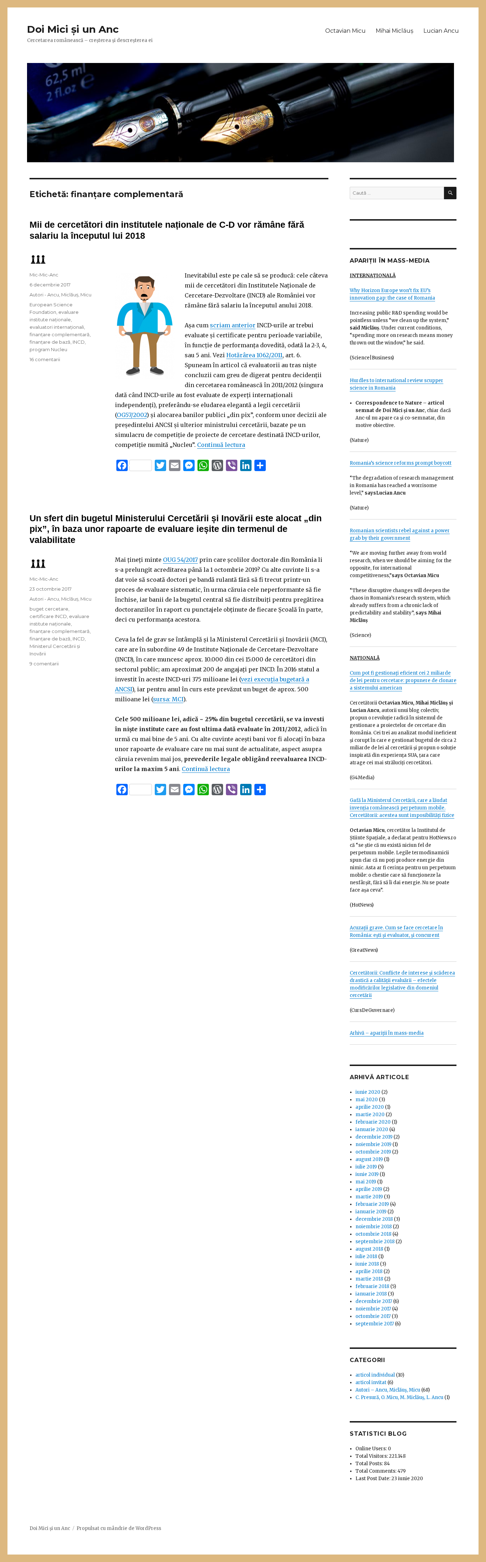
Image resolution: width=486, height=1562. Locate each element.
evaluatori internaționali (57, 327)
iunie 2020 (367, 1092)
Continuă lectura (221, 444)
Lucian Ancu (441, 30)
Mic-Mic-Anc (44, 275)
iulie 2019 (366, 1167)
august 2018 (369, 1249)
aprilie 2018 (368, 1271)
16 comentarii (45, 359)
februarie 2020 (373, 1122)
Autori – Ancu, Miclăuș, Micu (387, 1390)
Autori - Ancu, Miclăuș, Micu (60, 294)
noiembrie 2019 (373, 1144)
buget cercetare (49, 609)
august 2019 (369, 1159)
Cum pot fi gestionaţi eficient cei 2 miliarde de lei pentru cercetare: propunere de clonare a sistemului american (403, 680)
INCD (79, 342)
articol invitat (370, 1382)
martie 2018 (369, 1279)
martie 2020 (370, 1115)
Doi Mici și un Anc (73, 29)
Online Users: (371, 1449)
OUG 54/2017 (180, 559)
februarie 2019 (372, 1204)
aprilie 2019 (368, 1189)
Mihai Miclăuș (394, 30)
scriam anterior (232, 325)
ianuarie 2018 (371, 1294)
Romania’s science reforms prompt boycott (400, 463)
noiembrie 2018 (373, 1227)
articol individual (375, 1375)
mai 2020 (366, 1100)
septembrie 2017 (374, 1324)
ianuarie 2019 (370, 1212)
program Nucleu (48, 349)
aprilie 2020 (369, 1107)
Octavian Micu (345, 30)
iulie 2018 (366, 1257)
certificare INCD (48, 616)
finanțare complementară (60, 334)
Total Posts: (369, 1464)
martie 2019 (369, 1197)
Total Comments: (376, 1471)
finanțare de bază (50, 342)
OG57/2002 (132, 414)
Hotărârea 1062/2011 (254, 355)
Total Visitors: (372, 1456)
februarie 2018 (372, 1286)
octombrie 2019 (373, 1152)
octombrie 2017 (373, 1316)
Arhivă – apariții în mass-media (387, 1033)
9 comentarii (44, 663)
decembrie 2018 (374, 1219)
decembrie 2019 (373, 1137)
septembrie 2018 (375, 1242)
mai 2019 (365, 1182)
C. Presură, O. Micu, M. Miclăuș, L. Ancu (399, 1397)
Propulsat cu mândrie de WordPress (118, 1528)
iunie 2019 (367, 1174)
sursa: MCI (168, 699)
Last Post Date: (373, 1479)
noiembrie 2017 (373, 1309)
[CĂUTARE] (450, 193)
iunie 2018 (367, 1264)
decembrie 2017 (373, 1301)
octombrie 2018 (373, 1234)
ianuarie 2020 (371, 1129)
